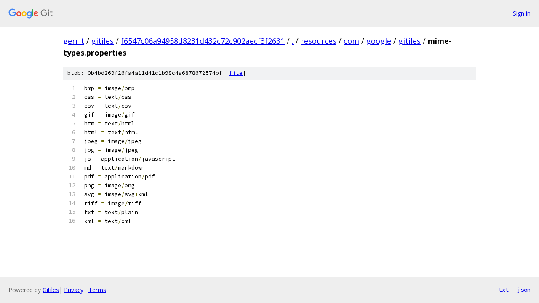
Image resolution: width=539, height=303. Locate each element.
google (378, 41)
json (524, 289)
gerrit (73, 41)
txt (504, 289)
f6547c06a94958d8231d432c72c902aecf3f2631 (203, 41)
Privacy (73, 290)
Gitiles (51, 290)
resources (318, 41)
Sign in (522, 13)
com (351, 41)
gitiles (102, 41)
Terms (97, 290)
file (236, 73)
